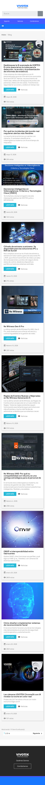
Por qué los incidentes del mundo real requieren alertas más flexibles (21, 132)
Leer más (10, 89)
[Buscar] (40, 13)
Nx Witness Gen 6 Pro (14, 326)
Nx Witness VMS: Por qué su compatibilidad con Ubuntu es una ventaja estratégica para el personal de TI (22, 476)
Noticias (24, 90)
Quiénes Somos (22, 760)
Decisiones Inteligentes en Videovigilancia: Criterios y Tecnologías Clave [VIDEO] (22, 191)
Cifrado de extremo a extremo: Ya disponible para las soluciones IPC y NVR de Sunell (21, 248)
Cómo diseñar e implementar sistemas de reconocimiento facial (22, 624)
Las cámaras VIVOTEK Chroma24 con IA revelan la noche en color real (22, 695)
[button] (2, 26)
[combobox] (18, 13)
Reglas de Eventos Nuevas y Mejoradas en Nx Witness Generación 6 (22, 397)
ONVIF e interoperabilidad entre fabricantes (19, 552)
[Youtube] (37, 781)
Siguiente (38, 733)
